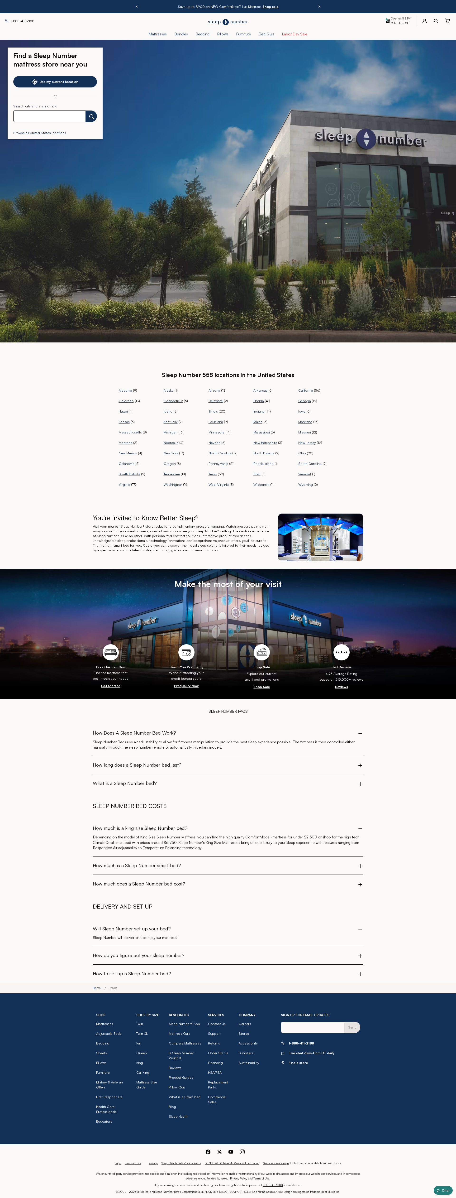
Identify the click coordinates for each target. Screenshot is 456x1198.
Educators (104, 1121)
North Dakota (263, 453)
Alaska (169, 390)
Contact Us (217, 1024)
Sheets (101, 1053)
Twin (139, 1024)
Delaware (216, 401)
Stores (244, 1033)
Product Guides (181, 1077)
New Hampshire (265, 443)
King (139, 1063)
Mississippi (261, 432)
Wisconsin (261, 484)
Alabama (125, 390)
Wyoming (305, 484)
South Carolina (310, 464)
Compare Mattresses (185, 1043)
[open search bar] (436, 21)
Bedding (102, 1043)
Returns (214, 1043)
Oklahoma (126, 464)
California (305, 390)
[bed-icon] (111, 652)
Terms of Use (133, 1163)
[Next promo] (319, 7)
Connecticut (173, 401)
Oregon (170, 464)
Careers (245, 1024)
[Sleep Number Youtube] (231, 1152)
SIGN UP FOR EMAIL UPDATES (305, 1015)
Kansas (124, 422)
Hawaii (123, 411)
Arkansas (260, 390)
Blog (172, 1107)
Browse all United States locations (39, 133)
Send (352, 1027)
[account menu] (424, 21)
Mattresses (104, 1024)
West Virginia (219, 484)
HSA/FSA (215, 1072)
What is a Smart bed (184, 1097)
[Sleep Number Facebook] (208, 1152)
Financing (215, 1063)
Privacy (153, 1163)
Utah (257, 474)
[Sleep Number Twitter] (219, 1152)
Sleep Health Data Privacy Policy (181, 1163)
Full (138, 1043)
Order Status (218, 1053)
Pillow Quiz (177, 1087)
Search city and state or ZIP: (35, 106)
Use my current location (58, 82)
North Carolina (220, 453)
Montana (125, 443)
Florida (258, 401)
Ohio (302, 453)
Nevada (214, 443)
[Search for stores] (91, 116)
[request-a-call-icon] (341, 652)
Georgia (304, 401)
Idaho (168, 411)
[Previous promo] (137, 7)
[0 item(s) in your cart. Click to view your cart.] (447, 21)
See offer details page (276, 1163)
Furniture (103, 1072)
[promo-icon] (262, 652)
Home (96, 988)
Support (214, 1033)
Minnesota (216, 432)
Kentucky (171, 422)
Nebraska (171, 443)
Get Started (110, 686)
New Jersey (307, 443)
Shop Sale (261, 687)
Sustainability (249, 1063)
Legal (118, 1163)
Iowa (301, 411)
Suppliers (246, 1053)
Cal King (142, 1072)
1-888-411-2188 (273, 1185)
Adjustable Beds (108, 1033)
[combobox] (49, 116)
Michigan (170, 432)
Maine (257, 422)
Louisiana (216, 422)
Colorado (126, 401)
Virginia (124, 484)
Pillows (101, 1063)
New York (171, 453)
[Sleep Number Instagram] (242, 1152)
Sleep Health (178, 1116)
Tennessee (172, 474)
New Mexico (128, 453)
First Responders (109, 1097)
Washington (173, 484)
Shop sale (262, 7)
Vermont (304, 474)
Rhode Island (263, 464)
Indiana (259, 411)
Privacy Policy (238, 1178)
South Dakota (129, 474)
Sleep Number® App (184, 1024)
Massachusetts (130, 432)
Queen (141, 1053)
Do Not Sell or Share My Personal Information (232, 1163)
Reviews (341, 687)
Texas (213, 474)
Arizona (214, 390)
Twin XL (142, 1033)
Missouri (304, 432)
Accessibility (248, 1043)
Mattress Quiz (179, 1033)
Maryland (305, 422)
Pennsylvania (218, 464)
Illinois (213, 411)
